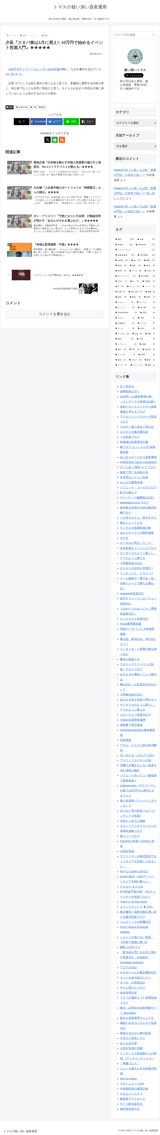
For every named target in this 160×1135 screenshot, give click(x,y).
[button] (88, 121)
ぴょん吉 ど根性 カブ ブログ (138, 467)
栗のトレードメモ (131, 522)
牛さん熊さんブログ (132, 987)
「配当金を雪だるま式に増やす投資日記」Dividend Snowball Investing (138, 957)
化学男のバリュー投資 (134, 477)
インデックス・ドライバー (137, 573)
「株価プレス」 (130, 1063)
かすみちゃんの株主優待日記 (138, 972)
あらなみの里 (128, 1043)
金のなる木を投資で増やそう (138, 699)
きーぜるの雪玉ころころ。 (137, 543)
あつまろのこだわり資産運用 (138, 457)
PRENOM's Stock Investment (138, 462)
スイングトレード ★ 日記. (136, 906)
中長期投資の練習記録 (134, 1088)
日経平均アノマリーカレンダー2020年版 (34, 69)
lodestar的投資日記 (132, 593)
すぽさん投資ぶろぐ (132, 1038)
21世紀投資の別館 (131, 1048)
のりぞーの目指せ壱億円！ (137, 568)
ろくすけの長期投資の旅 (135, 527)
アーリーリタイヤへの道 (135, 760)
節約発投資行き (130, 1109)
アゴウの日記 (128, 967)
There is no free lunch (133, 901)
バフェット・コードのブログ (138, 487)
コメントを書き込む (55, 314)
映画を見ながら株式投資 (135, 1033)
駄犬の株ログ (128, 492)
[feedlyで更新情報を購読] (55, 140)
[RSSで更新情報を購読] (62, 140)
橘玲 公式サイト (130, 947)
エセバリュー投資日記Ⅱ (135, 714)
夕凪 (35, 107)
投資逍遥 (125, 740)
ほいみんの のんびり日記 (137, 755)
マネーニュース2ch (132, 1083)
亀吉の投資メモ (130, 659)
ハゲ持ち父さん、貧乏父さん (138, 517)
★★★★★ (23, 107)
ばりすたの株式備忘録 (134, 432)
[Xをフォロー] (47, 140)
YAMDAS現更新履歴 (133, 719)
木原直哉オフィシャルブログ (138, 548)
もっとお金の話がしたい (135, 977)
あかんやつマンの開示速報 (137, 532)
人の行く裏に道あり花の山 (137, 426)
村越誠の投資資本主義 (134, 441)
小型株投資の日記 (131, 563)
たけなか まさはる (131, 886)
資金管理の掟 (128, 992)
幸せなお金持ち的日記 (134, 871)
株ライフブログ (130, 836)
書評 (11, 107)
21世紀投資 (127, 851)
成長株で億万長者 (131, 724)
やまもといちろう (131, 1093)
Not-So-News (128, 1078)
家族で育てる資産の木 (134, 472)
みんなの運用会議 (131, 482)
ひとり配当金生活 (131, 1104)
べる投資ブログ (130, 436)
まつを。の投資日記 (132, 982)
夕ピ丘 (124, 538)
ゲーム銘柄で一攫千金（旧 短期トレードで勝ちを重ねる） (138, 583)
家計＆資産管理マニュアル (137, 1018)
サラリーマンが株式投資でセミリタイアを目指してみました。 (138, 861)
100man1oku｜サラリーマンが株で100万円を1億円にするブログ (138, 790)
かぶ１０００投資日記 (134, 618)
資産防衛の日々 (130, 391)
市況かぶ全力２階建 (132, 821)
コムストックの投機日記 (135, 921)
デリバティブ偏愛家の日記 (137, 497)
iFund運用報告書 (130, 623)
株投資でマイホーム (132, 1098)
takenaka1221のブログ (134, 502)
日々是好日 (127, 386)
